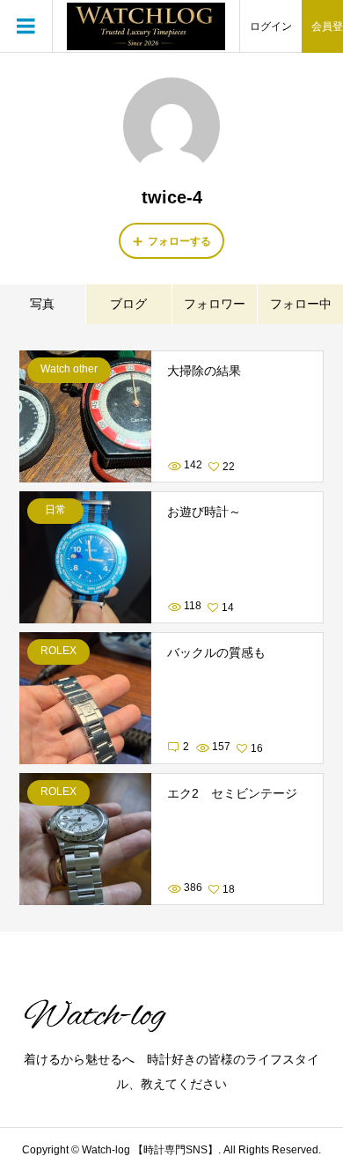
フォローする (179, 241)
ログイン (271, 26)
